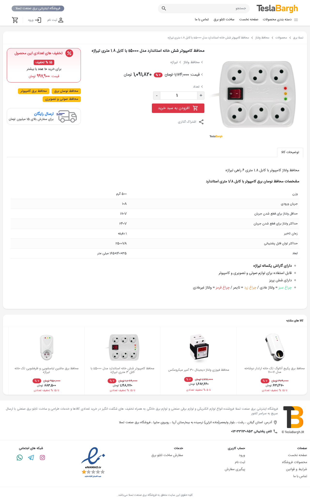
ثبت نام (52, 20)
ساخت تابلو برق (224, 19)
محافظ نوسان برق (66, 91)
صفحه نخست (248, 19)
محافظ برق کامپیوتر (34, 91)
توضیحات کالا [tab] (290, 152)
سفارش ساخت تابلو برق (167, 455)
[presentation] (9, 360)
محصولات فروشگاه (294, 462)
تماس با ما (202, 19)
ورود (30, 20)
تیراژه (174, 62)
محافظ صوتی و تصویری (61, 99)
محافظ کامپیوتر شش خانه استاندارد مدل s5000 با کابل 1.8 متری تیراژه (148, 51)
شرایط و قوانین (296, 469)
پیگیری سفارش (235, 469)
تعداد (196, 87)
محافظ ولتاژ (192, 62)
